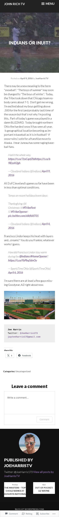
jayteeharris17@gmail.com (24, 337)
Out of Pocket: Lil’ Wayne (44, 488)
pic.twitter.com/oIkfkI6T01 (23, 215)
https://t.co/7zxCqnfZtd (21, 159)
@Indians (24, 256)
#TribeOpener (19, 211)
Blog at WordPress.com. (29, 509)
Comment (44, 419)
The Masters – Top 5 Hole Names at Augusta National (15, 489)
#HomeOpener (38, 256)
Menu (49, 3)
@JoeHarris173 (29, 333)
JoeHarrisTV (42, 78)
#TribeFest (29, 207)
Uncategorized (23, 371)
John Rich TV (14, 4)
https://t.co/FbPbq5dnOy (22, 260)
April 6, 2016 (15, 272)
